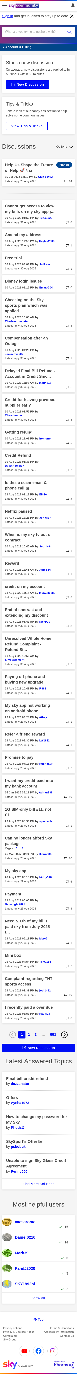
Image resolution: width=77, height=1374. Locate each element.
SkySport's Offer (22, 1141)
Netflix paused (18, 511)
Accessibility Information (59, 1331)
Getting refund (18, 432)
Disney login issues (23, 281)
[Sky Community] (24, 6)
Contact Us (67, 1335)
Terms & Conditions (62, 1328)
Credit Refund (18, 455)
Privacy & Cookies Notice (18, 1331)
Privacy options (12, 1328)
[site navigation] (4, 6)
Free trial (13, 258)
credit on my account (25, 586)
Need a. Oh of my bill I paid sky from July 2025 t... (27, 926)
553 (53, 1035)
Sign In (72, 6)
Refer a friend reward (25, 734)
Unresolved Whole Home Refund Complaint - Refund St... (28, 644)
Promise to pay (19, 757)
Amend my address (23, 235)
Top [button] (40, 1319)
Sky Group (9, 1339)
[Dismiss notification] (72, 16)
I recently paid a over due (29, 1007)
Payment (13, 894)
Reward (12, 563)
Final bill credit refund (27, 1078)
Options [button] (61, 146)
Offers (12, 1097)
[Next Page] (64, 1035)
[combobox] (35, 32)
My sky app (15, 871)
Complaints (10, 1335)
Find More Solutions (38, 1184)
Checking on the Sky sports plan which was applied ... (26, 305)
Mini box (13, 955)
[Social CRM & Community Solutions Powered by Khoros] (64, 1364)
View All (38, 1298)
